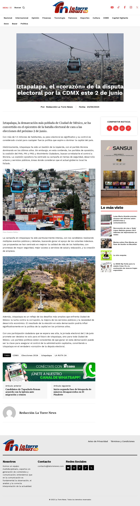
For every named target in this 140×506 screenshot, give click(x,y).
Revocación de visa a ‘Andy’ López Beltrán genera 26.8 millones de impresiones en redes (125, 231)
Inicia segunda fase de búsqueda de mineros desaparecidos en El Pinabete (72, 392)
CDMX (16, 355)
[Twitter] (116, 128)
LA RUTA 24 (61, 355)
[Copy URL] (128, 128)
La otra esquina (119, 255)
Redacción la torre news (59, 107)
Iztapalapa (46, 355)
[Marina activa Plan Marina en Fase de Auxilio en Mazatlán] (106, 243)
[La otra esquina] (106, 255)
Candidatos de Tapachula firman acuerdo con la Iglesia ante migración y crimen (22, 392)
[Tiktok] (118, 7)
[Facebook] (124, 7)
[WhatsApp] (122, 128)
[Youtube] (112, 7)
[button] (20, 7)
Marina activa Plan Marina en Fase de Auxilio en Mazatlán (125, 243)
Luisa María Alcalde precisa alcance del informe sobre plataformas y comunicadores (124, 219)
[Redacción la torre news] (9, 412)
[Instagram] (131, 7)
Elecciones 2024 (30, 355)
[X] (137, 7)
